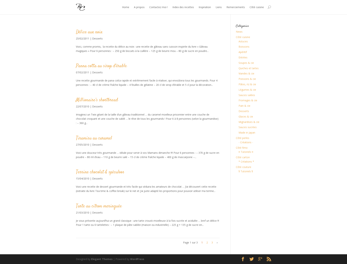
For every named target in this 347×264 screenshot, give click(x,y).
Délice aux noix (89, 32)
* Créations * (246, 161)
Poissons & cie (247, 79)
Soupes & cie (246, 63)
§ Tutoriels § (246, 171)
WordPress (137, 259)
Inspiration (205, 7)
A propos (139, 7)
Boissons (244, 46)
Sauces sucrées (248, 127)
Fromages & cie (248, 100)
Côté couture (243, 167)
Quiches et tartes (249, 68)
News (239, 31)
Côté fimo (242, 147)
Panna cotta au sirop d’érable (101, 66)
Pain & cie (244, 105)
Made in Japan (247, 132)
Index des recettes (183, 7)
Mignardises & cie (249, 122)
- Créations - (246, 142)
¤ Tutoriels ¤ (246, 152)
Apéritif (243, 52)
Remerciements (235, 7)
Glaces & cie (246, 116)
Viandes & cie (246, 73)
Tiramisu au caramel (94, 138)
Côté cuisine (257, 7)
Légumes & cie (247, 89)
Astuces (243, 41)
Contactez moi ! (158, 7)
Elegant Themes (102, 259)
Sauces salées (247, 95)
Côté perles (242, 138)
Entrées (243, 57)
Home (125, 7)
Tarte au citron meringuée (99, 206)
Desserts (97, 38)
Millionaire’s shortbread (97, 100)
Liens (219, 7)
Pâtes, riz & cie (247, 84)
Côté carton (243, 157)
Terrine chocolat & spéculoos (100, 172)
